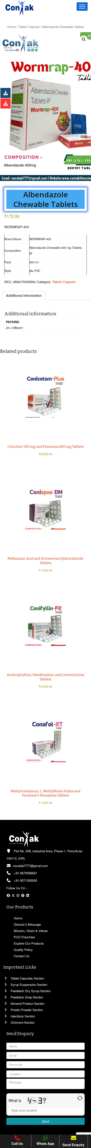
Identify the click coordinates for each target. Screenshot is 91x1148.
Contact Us (21, 956)
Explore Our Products (28, 943)
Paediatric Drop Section (26, 997)
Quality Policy (23, 949)
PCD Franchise (24, 937)
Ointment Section (22, 1022)
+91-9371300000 (25, 880)
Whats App (45, 1143)
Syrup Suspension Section (28, 984)
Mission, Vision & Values (30, 930)
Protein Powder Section (26, 1009)
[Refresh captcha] (80, 1098)
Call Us (17, 1143)
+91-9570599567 (25, 873)
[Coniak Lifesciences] (19, 7)
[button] (84, 39)
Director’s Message (27, 924)
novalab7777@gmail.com (30, 865)
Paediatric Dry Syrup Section (30, 991)
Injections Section (22, 1016)
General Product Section (27, 1003)
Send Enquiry (73, 1144)
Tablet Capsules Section (27, 978)
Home (11, 26)
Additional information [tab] (24, 295)
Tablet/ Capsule (28, 26)
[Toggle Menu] (82, 6)
